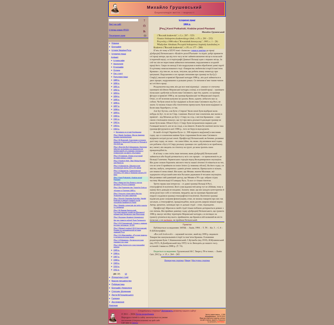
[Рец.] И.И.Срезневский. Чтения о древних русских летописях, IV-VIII (130, 224)
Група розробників (145, 313)
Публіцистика (118, 284)
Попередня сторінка (174, 260)
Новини (115, 43)
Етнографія (118, 67)
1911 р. (116, 270)
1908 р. (116, 260)
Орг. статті (118, 74)
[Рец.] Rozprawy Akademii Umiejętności (129, 217)
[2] (126, 274)
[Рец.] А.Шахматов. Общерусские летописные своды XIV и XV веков (127, 167)
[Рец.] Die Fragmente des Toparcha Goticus (130, 188)
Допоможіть (167, 311)
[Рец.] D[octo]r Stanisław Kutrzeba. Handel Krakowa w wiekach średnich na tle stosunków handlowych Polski (130, 200)
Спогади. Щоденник (121, 291)
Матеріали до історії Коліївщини (128, 132)
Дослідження (118, 302)
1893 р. (116, 93)
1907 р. (116, 257)
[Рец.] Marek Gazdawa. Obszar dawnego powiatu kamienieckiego (129, 136)
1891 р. (116, 87)
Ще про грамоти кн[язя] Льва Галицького (130, 220)
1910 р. (116, 267)
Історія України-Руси (121, 50)
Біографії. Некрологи (122, 288)
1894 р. (116, 96)
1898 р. (116, 109)
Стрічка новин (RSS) (119, 30)
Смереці (135, 323)
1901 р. (116, 119)
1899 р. (116, 113)
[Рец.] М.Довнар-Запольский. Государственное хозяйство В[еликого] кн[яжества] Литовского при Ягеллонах (129, 212)
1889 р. (116, 80)
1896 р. (116, 103)
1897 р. (116, 106)
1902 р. (116, 122)
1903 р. (116, 126)
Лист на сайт (115, 24)
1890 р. (116, 83)
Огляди (116, 70)
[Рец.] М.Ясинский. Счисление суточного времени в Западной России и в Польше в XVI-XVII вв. (130, 142)
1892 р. (116, 90)
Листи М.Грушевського (122, 295)
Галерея (116, 298)
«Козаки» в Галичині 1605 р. (125, 191)
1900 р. (116, 116)
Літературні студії (120, 277)
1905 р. (116, 250)
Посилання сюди (117, 35)
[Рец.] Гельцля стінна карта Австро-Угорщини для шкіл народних (128, 194)
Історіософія (118, 60)
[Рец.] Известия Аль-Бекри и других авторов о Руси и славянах (128, 184)
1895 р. (116, 100)
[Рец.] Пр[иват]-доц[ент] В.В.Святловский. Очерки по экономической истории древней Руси (130, 230)
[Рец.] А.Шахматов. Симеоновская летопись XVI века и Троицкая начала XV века (130, 173)
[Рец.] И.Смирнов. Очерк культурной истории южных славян (128, 157)
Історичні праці (119, 54)
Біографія (116, 47)
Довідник (113, 305)
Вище (187, 260)
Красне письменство (122, 281)
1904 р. (116, 129)
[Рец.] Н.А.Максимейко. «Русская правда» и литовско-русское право (130, 236)
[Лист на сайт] (144, 26)
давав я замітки (198, 50)
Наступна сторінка (201, 260)
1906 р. (116, 253)
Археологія (118, 64)
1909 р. (116, 263)
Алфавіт (114, 57)
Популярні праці (120, 77)
